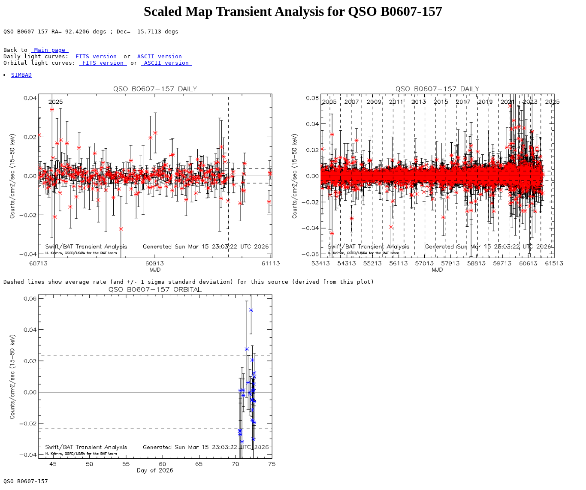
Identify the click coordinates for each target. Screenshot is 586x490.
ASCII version (159, 56)
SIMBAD (21, 75)
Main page (50, 50)
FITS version (96, 56)
